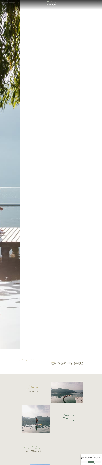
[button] (100, 455)
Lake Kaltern (53, 362)
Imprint (94, 463)
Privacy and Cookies (90, 463)
